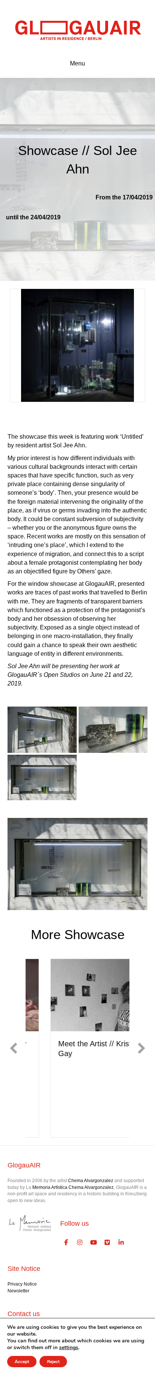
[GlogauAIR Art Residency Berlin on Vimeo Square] (108, 1243)
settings (68, 1347)
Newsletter (18, 1290)
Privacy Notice (22, 1284)
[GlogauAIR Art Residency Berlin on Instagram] (80, 1243)
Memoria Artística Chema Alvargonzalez (73, 1187)
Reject (53, 1362)
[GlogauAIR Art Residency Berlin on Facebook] (66, 1243)
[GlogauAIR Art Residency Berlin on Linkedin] (121, 1243)
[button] (14, 1048)
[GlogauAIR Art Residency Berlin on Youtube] (94, 1243)
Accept (22, 1362)
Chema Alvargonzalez (90, 1180)
